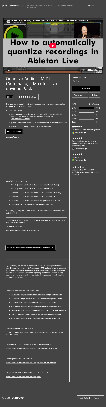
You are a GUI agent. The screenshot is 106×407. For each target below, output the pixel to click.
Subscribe (91, 6)
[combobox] (80, 95)
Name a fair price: (79, 77)
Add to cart (86, 88)
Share (96, 95)
